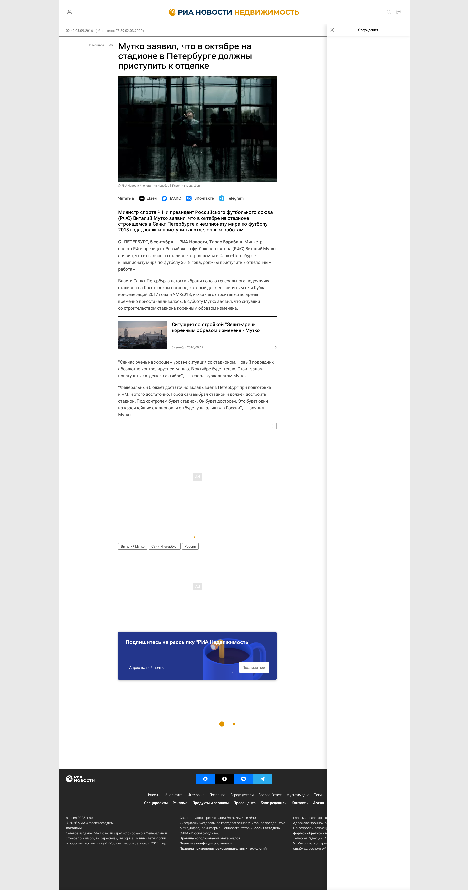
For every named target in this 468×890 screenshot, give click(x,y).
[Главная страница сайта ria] (198, 12)
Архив (318, 803)
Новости (153, 795)
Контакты (300, 803)
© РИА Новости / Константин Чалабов (143, 185)
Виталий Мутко (133, 546)
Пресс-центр (245, 803)
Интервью (196, 795)
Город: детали (242, 795)
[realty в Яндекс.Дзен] (224, 779)
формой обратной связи (313, 833)
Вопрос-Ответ (270, 795)
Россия (190, 546)
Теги (318, 795)
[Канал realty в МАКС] (205, 779)
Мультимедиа (297, 795)
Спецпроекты (156, 803)
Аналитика (174, 795)
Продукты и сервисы (210, 803)
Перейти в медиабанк (186, 185)
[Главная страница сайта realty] (234, 12)
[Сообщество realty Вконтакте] (243, 779)
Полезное (217, 795)
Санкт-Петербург (164, 546)
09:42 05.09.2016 (79, 31)
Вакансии (74, 828)
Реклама (180, 803)
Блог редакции (274, 803)
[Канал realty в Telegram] (262, 779)
